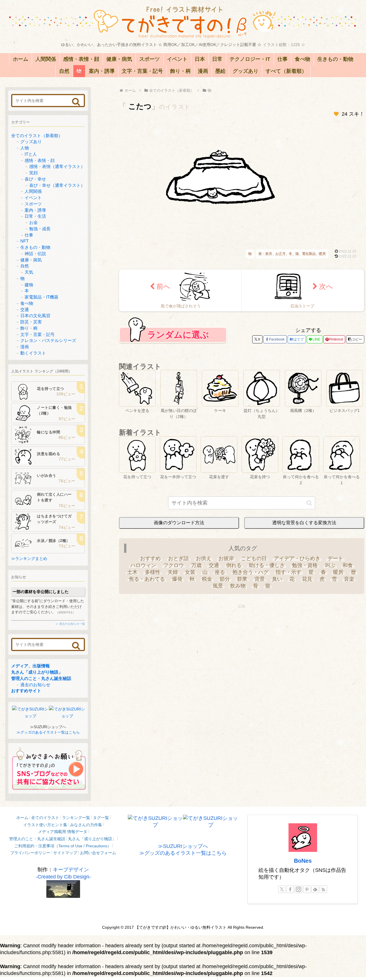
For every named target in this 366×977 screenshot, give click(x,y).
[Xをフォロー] (282, 889)
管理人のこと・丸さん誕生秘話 (41, 678)
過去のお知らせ (35, 684)
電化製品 (309, 254)
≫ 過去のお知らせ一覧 (70, 623)
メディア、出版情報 (30, 665)
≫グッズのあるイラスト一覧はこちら (48, 732)
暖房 (322, 254)
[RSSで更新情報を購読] (323, 889)
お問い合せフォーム (98, 852)
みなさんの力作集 (86, 824)
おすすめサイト (26, 690)
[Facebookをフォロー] (290, 889)
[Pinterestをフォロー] (307, 889)
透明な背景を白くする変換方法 (304, 522)
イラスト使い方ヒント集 (45, 824)
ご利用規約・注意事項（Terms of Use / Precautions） (62, 846)
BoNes (303, 861)
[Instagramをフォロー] (298, 889)
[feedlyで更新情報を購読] (315, 889)
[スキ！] (336, 114)
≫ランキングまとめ (29, 558)
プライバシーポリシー (30, 852)
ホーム (22, 817)
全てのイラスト (45, 817)
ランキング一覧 (76, 817)
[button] (355, 339)
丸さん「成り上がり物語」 (37, 672)
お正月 (280, 254)
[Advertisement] (241, 650)
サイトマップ (65, 852)
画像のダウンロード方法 (179, 522)
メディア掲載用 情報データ (62, 831)
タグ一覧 (101, 817)
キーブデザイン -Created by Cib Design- (63, 873)
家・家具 (265, 254)
